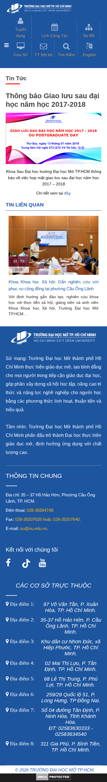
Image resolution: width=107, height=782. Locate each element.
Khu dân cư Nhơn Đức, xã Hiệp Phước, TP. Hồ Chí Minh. (54, 647)
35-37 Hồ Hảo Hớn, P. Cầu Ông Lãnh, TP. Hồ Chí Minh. (55, 626)
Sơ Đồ (88, 35)
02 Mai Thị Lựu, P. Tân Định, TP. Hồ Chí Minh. (53, 666)
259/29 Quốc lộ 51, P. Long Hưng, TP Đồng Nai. (55, 697)
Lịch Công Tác (55, 35)
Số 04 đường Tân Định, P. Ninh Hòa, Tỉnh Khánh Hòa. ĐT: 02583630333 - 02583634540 (54, 722)
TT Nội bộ (44, 54)
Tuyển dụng (20, 32)
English (89, 54)
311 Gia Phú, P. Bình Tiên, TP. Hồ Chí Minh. (55, 747)
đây (67, 193)
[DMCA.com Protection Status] (53, 779)
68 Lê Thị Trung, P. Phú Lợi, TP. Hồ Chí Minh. (53, 682)
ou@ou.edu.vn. (34, 528)
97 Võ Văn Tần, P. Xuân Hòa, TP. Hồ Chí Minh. (53, 607)
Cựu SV (21, 54)
